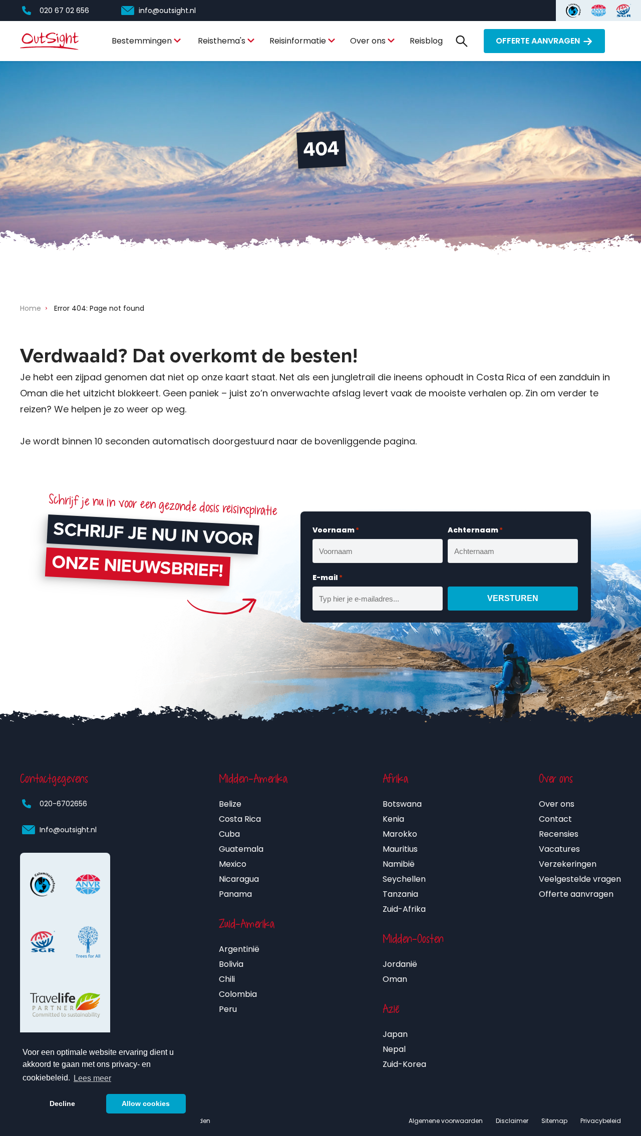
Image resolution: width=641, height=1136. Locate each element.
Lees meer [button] (92, 1078)
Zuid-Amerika (246, 923)
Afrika (395, 778)
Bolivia (231, 964)
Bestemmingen (142, 41)
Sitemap (554, 1120)
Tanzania (400, 894)
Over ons (368, 41)
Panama (235, 894)
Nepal (394, 1049)
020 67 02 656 (64, 11)
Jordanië (400, 964)
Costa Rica (240, 819)
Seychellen (404, 879)
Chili (227, 979)
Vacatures (559, 849)
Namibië (399, 864)
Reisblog (426, 41)
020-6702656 (63, 804)
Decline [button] (62, 1103)
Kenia (393, 819)
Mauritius (400, 849)
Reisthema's (221, 41)
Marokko (400, 834)
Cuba (229, 834)
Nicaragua (239, 879)
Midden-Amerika (253, 778)
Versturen (512, 598)
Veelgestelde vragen (580, 879)
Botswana (402, 804)
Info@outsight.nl (68, 830)
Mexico (232, 864)
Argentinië (239, 949)
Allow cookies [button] (146, 1103)
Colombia (238, 994)
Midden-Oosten (413, 938)
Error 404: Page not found (99, 308)
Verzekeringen (567, 864)
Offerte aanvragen (538, 41)
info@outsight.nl (167, 11)
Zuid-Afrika (404, 909)
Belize (230, 804)
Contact (555, 819)
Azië (391, 1008)
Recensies (558, 834)
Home (30, 308)
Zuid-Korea (404, 1064)
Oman (395, 979)
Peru (228, 1009)
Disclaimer (512, 1120)
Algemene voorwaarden (446, 1120)
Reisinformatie (297, 41)
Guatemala (241, 849)
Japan (395, 1034)
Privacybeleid (600, 1120)
